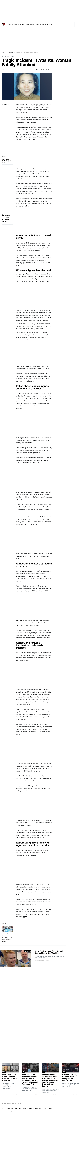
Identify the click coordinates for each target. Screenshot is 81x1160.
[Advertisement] (40, 11)
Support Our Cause (47, 24)
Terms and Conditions (28, 1108)
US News (14, 24)
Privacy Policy (9, 1108)
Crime (3, 1071)
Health (27, 24)
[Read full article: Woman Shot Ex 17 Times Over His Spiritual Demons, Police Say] (10, 1079)
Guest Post (38, 24)
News (64, 1071)
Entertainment (10, 52)
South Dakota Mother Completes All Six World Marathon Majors (7, 937)
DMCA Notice (18, 1108)
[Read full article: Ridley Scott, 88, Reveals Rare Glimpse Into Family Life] (70, 1079)
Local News (21, 24)
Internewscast (5, 159)
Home (9, 24)
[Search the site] (77, 24)
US (23, 1071)
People (32, 24)
